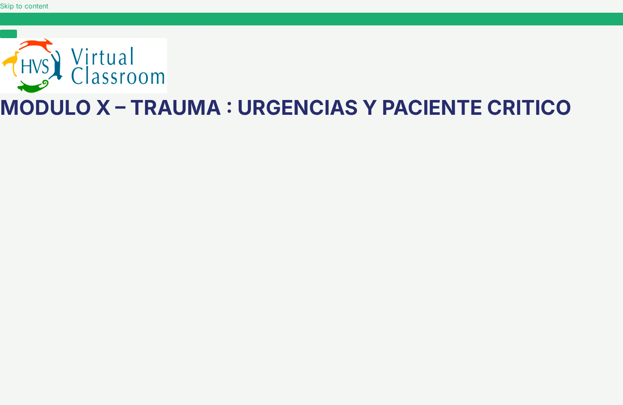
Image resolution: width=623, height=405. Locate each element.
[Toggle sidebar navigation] (8, 21)
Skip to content (24, 6)
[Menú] (8, 34)
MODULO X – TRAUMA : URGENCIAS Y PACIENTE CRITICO (114, 18)
